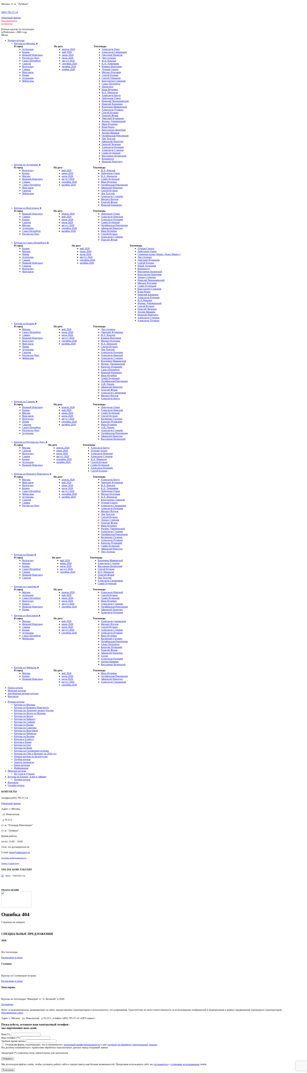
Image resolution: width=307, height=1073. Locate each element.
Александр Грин (111, 49)
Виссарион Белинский (114, 155)
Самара (26, 69)
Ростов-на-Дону (30, 57)
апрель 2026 (68, 49)
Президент (107, 86)
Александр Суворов (113, 150)
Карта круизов (22, 765)
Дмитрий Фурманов (113, 118)
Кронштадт (108, 158)
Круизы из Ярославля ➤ (27, 615)
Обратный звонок (11, 17)
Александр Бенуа (111, 95)
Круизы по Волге (23, 716)
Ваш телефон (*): (10, 1037)
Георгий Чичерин (111, 144)
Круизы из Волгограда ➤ (28, 208)
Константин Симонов (114, 81)
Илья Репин (108, 127)
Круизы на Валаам (24, 736)
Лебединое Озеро (111, 98)
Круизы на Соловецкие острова (31, 750)
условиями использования (184, 1064)
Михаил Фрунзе (109, 199)
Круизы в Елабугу (24, 739)
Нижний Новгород (32, 55)
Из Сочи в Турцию (24, 773)
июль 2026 (67, 57)
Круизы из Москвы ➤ (26, 43)
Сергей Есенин (110, 75)
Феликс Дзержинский (114, 121)
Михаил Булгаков (111, 72)
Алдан (104, 655)
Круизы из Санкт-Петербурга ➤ (31, 242)
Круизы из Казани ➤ (25, 323)
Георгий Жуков (110, 115)
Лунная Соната (110, 69)
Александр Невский (112, 216)
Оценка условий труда (10, 863)
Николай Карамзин (112, 104)
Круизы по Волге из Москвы (30, 713)
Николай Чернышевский (115, 101)
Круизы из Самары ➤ (26, 401)
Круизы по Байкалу (24, 719)
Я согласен (8, 1070)
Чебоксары (28, 81)
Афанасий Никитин (112, 141)
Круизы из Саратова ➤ (26, 586)
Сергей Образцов (111, 78)
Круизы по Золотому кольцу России (34, 710)
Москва (26, 176)
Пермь (25, 75)
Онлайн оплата (16, 785)
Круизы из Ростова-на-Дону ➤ (30, 442)
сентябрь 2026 (69, 63)
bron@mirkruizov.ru (19, 852)
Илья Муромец (110, 89)
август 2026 (68, 60)
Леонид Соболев (147, 277)
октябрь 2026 (69, 66)
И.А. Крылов (109, 60)
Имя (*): (5, 1034)
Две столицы (109, 57)
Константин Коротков (114, 130)
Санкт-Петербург (31, 60)
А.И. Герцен (107, 384)
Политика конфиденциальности (13, 858)
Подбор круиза (22, 759)
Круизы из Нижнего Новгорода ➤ (32, 473)
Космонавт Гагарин (111, 418)
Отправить (8, 1058)
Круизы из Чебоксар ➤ (26, 667)
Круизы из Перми (24, 724)
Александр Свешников (114, 52)
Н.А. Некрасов (110, 92)
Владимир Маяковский (114, 106)
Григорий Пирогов (112, 55)
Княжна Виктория (112, 66)
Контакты (13, 696)
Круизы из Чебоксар (25, 733)
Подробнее (7, 1004)
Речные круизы (16, 40)
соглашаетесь (161, 1064)
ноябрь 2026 (68, 69)
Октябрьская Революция (115, 135)
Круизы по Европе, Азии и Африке (27, 776)
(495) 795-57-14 (9, 12)
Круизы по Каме (23, 747)
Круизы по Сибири (24, 722)
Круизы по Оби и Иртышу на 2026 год (35, 753)
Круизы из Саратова (25, 727)
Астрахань (28, 49)
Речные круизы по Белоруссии (31, 756)
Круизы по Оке (22, 745)
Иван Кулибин (110, 124)
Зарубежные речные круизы (23, 693)
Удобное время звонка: (13, 1041)
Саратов (26, 63)
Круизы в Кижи (22, 742)
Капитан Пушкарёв (111, 366)
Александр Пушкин (112, 109)
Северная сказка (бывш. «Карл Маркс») (159, 254)
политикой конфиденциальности (82, 1044)
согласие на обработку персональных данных (132, 1044)
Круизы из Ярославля (26, 730)
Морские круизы (17, 690)
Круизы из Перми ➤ (25, 554)
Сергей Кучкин (110, 112)
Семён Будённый (111, 153)
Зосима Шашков (110, 132)
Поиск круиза (15, 687)
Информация (21, 768)
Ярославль (28, 72)
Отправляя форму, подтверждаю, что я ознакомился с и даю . (81, 1044)
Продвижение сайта (12, 1012)
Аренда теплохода (24, 762)
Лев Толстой (108, 138)
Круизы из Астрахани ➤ (27, 164)
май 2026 (67, 52)
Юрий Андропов (147, 265)
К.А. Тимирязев (110, 63)
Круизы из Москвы (24, 704)
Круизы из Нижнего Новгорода (31, 707)
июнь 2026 (68, 55)
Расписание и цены (12, 957)
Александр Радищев (113, 147)
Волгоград (28, 66)
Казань (26, 52)
